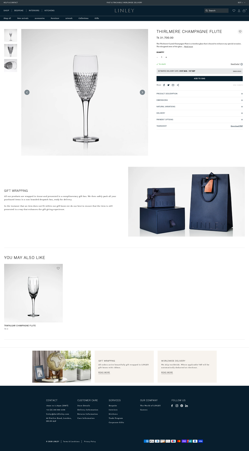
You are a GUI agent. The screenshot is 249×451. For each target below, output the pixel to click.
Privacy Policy (90, 441)
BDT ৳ (240, 2)
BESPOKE (19, 11)
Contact (61, 13)
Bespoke (113, 406)
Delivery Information (87, 410)
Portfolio (47, 13)
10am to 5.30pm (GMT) (57, 406)
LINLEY (56, 441)
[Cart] (244, 10)
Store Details (83, 406)
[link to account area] (239, 10)
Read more (188, 47)
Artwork (68, 18)
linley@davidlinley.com (57, 414)
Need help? (235, 64)
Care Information (86, 418)
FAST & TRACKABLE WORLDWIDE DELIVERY (124, 2)
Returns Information (87, 414)
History (34, 13)
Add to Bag (199, 79)
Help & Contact (11, 2)
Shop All (7, 18)
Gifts (97, 18)
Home (6, 13)
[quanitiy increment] (166, 57)
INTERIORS (34, 11)
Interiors (113, 410)
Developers (20, 13)
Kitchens (113, 414)
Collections (83, 18)
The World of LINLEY (150, 406)
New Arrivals (22, 18)
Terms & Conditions (71, 441)
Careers (144, 410)
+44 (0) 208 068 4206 (55, 410)
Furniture (55, 18)
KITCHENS (49, 11)
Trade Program (116, 418)
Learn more (237, 71)
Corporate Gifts (116, 423)
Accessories (40, 18)
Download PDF (237, 126)
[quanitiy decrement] (158, 57)
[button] (240, 31)
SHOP (6, 11)
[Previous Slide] (27, 92)
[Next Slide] (142, 92)
